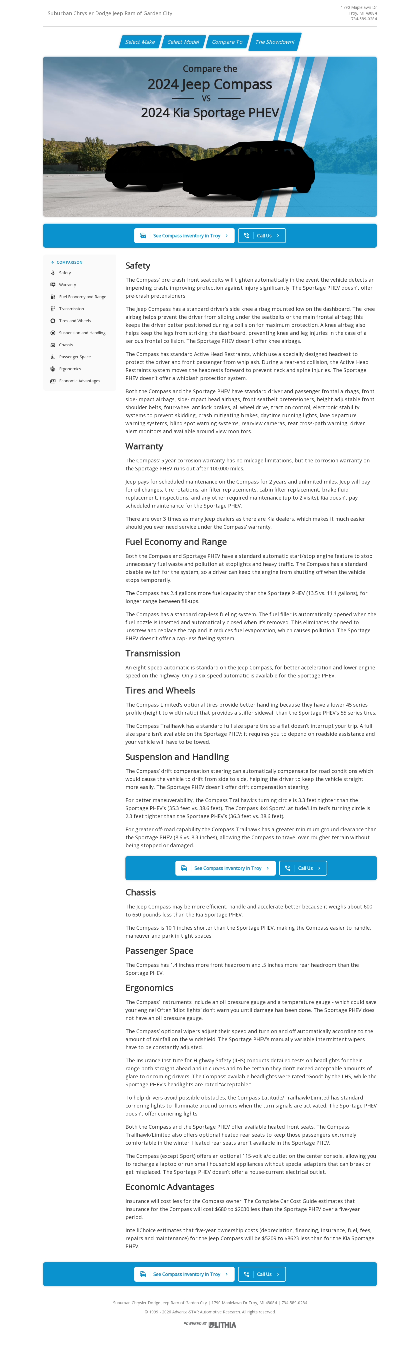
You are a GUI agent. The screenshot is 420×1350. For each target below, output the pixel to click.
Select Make (140, 41)
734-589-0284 (364, 18)
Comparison (70, 262)
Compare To (227, 41)
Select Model (183, 41)
